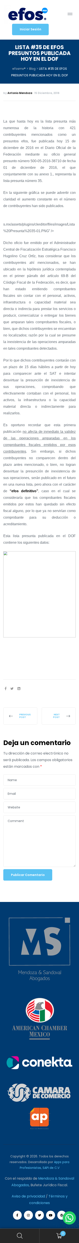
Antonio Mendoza (19, 93)
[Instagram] (28, 1215)
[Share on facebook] (6, 688)
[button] (30, 29)
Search (20, 1236)
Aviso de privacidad (28, 1196)
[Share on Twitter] (12, 688)
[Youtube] (50, 1215)
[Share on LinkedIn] (18, 688)
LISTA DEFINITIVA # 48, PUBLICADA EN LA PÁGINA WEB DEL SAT (58, 716)
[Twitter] (39, 1215)
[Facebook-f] (17, 1215)
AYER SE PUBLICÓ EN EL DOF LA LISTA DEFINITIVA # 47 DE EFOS (20, 716)
